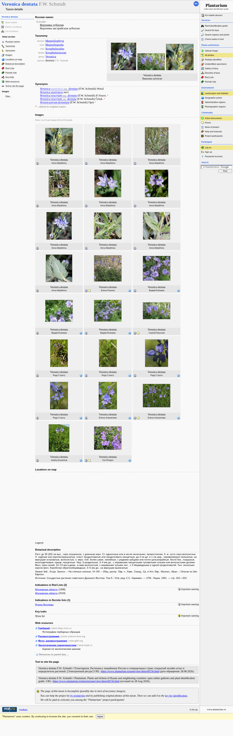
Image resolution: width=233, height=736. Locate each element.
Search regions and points (217, 35)
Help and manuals (213, 131)
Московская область (46, 589)
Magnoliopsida (54, 44)
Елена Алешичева (108, 418)
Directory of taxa (212, 73)
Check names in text (214, 39)
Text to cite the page (14, 86)
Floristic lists (11, 73)
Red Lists (9, 68)
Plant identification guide (216, 26)
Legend (39, 542)
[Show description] (37, 163)
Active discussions (213, 118)
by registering (77, 695)
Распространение (48, 636)
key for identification (176, 695)
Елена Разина (108, 290)
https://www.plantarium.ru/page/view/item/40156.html (130, 671)
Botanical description (15, 64)
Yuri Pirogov (107, 460)
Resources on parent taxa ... (54, 654)
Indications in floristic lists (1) (52, 600)
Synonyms (10, 50)
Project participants (214, 136)
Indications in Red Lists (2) (51, 584)
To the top (194, 710)
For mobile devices (213, 15)
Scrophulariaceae (55, 52)
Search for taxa (212, 30)
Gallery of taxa (211, 68)
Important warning (190, 589)
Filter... (8, 96)
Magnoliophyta (54, 40)
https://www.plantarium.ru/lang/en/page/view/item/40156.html (86, 681)
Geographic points (213, 98)
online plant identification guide (216, 6)
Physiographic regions (215, 107)
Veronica (50, 56)
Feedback (23, 710)
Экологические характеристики (57, 645)
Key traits (9, 77)
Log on (208, 147)
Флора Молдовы (44, 604)
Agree (100, 716)
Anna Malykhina (59, 163)
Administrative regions (215, 102)
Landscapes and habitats (216, 93)
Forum (208, 123)
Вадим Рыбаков (156, 290)
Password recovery (214, 156)
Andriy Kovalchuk (59, 460)
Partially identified (213, 59)
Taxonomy (10, 46)
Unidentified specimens (216, 64)
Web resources (12, 81)
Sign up (208, 152)
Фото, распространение (52, 640)
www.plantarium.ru (216, 709)
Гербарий (44, 628)
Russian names (12, 42)
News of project (212, 127)
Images (8, 55)
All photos (209, 55)
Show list (40, 616)
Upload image (211, 51)
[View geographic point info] (129, 290)
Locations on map (13, 59)
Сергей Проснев (157, 333)
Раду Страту (59, 375)
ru (196, 4)
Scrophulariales (54, 48)
